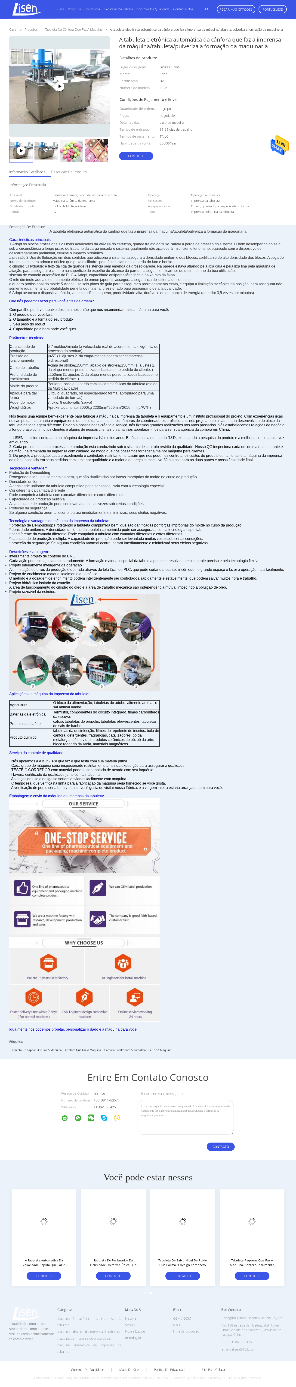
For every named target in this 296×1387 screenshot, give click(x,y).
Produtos (74, 9)
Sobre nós (92, 9)
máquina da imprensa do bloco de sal (84, 1338)
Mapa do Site (129, 1369)
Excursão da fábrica (118, 9)
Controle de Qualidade (87, 1369)
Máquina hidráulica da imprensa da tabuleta (88, 1332)
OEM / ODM (182, 1318)
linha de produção (186, 1331)
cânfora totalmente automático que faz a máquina (137, 1050)
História (130, 1318)
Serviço (130, 1325)
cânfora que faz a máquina (83, 1050)
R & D (177, 1325)
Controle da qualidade (153, 9)
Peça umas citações (236, 9)
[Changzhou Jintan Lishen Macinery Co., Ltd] (67, 1119)
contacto (136, 156)
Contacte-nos (183, 9)
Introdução (133, 1338)
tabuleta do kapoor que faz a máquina (36, 1050)
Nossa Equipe (135, 1331)
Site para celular (213, 1369)
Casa (60, 9)
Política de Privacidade (170, 1369)
